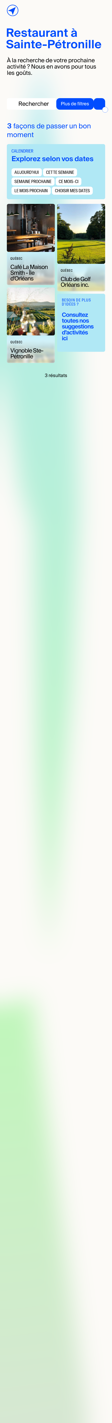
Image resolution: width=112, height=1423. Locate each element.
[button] (80, 104)
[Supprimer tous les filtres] (105, 109)
